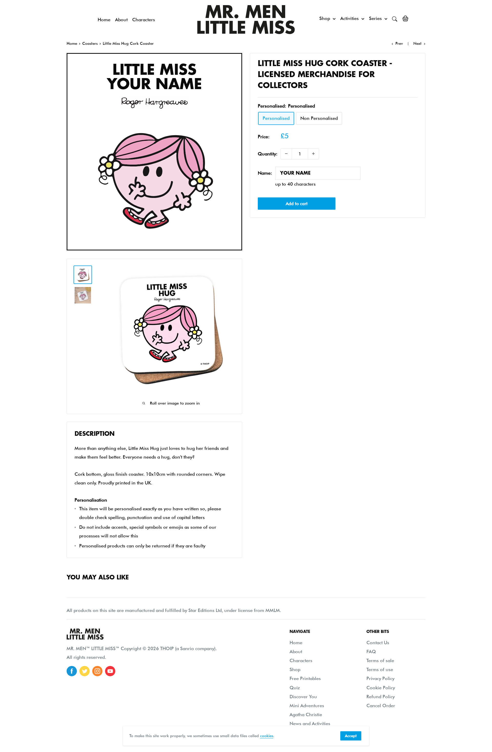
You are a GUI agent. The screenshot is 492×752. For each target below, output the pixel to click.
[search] (394, 18)
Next (417, 43)
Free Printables (305, 678)
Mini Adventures (307, 705)
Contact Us (377, 642)
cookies (266, 736)
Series (375, 18)
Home (104, 19)
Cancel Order (380, 705)
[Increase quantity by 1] (313, 153)
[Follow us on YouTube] (110, 671)
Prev (399, 43)
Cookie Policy (380, 687)
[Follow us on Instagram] (97, 671)
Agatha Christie (306, 714)
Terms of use (379, 669)
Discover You (303, 696)
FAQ (371, 651)
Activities (349, 18)
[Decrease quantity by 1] (286, 153)
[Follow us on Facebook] (72, 671)
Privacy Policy (380, 678)
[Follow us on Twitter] (84, 671)
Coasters (90, 43)
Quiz (295, 687)
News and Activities (310, 723)
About (121, 19)
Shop (324, 18)
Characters (143, 19)
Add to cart (297, 203)
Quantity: (268, 153)
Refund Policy (380, 696)
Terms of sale (380, 660)
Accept (351, 736)
